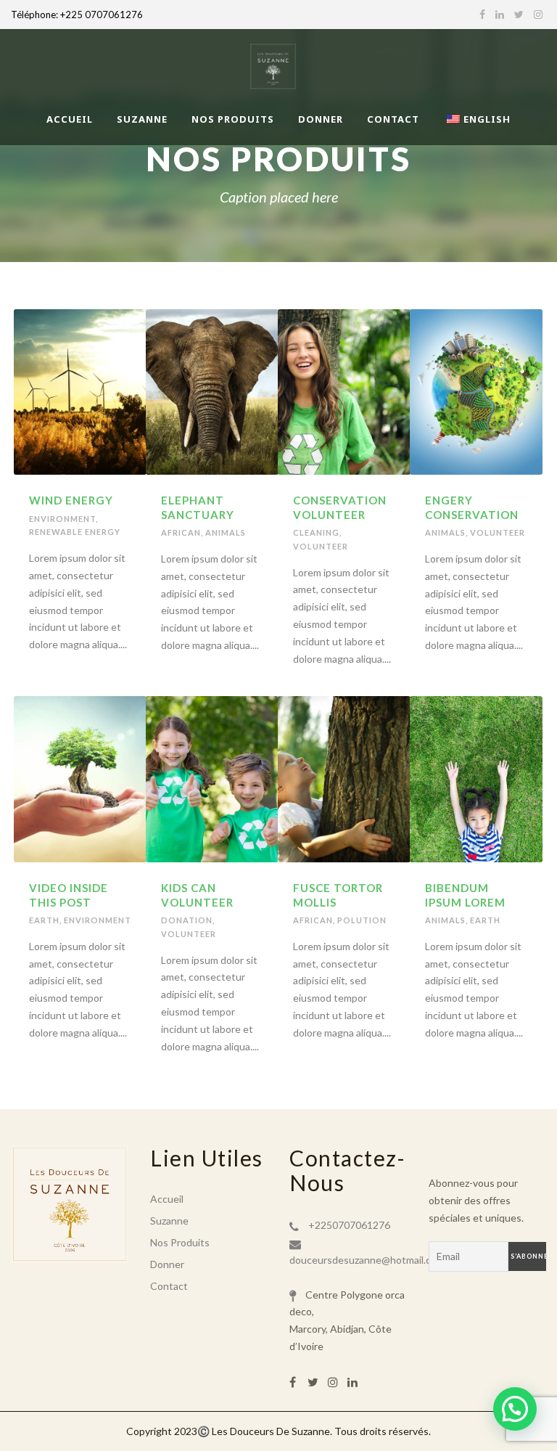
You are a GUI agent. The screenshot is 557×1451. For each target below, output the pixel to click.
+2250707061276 (349, 1225)
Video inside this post (68, 895)
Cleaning (316, 532)
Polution (362, 920)
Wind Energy (71, 500)
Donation (187, 920)
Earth (44, 920)
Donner (320, 119)
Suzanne (142, 119)
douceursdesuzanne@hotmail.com (367, 1260)
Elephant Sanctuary (197, 507)
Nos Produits (232, 119)
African (181, 532)
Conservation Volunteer (340, 507)
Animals (225, 532)
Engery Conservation (472, 507)
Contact (393, 119)
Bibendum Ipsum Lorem (465, 895)
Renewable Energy (74, 531)
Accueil (69, 119)
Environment (62, 518)
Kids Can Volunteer (197, 895)
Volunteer (320, 546)
